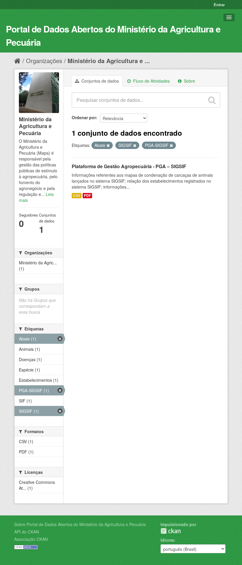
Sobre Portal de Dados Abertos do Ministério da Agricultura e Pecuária (80, 524)
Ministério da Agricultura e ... (109, 60)
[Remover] (108, 145)
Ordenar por (84, 117)
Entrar (219, 4)
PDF (87, 195)
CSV (76, 195)
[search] (212, 100)
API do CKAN (26, 532)
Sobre (189, 81)
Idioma (167, 540)
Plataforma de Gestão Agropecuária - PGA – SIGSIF (129, 166)
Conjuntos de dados (99, 81)
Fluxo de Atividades (151, 81)
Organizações (44, 60)
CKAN (171, 531)
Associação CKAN (31, 539)
